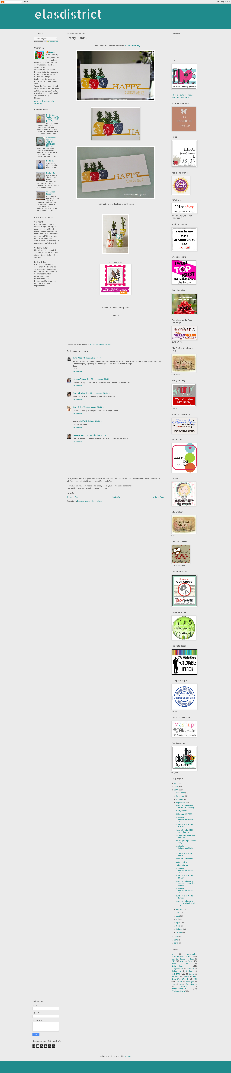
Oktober (180, 799)
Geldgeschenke (177, 969)
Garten (188, 964)
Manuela (51, 52)
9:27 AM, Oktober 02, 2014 (91, 421)
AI (172, 954)
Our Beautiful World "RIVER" (184, 854)
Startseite (116, 497)
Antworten (77, 372)
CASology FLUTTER (184, 814)
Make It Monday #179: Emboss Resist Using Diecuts (185, 883)
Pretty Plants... (182, 811)
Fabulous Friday (132, 45)
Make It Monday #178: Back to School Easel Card (185, 903)
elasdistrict (68, 14)
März (178, 926)
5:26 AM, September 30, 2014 (98, 393)
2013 (176, 937)
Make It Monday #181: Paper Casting (184, 831)
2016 (176, 783)
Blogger (128, 1056)
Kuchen (191, 974)
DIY (181, 961)
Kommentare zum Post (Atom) (89, 501)
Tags (173, 984)
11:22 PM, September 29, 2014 (90, 358)
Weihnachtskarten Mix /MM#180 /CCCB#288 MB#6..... (52, 142)
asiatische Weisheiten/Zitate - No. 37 (185, 848)
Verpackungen (178, 988)
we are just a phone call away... (186, 842)
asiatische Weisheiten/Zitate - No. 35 (185, 890)
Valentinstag (191, 984)
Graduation (190, 969)
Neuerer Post (72, 497)
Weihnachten (178, 991)
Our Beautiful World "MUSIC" (184, 826)
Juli (178, 913)
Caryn (75, 358)
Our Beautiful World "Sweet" (184, 897)
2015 (176, 787)
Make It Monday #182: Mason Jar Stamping (185, 806)
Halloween (176, 971)
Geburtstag (177, 966)
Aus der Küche (178, 959)
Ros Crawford (78, 435)
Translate (54, 42)
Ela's (189, 961)
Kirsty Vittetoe (79, 393)
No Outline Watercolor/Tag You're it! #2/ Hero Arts (52, 118)
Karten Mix (50, 173)
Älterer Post (158, 497)
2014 (176, 790)
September (181, 803)
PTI (195, 979)
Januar (179, 932)
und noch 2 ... (181, 862)
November (180, 796)
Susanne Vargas (79, 379)
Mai (177, 919)
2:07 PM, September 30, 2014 (92, 407)
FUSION (174, 964)
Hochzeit (189, 971)
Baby (192, 959)
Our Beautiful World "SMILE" (184, 877)
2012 (176, 940)
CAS (173, 961)
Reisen (179, 982)
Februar (179, 929)
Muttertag (175, 977)
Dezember (180, 793)
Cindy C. (76, 407)
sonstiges (190, 982)
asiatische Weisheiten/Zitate (184, 955)
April (178, 923)
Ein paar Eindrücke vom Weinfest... (185, 836)
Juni (178, 916)
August (179, 909)
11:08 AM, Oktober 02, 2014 (96, 435)
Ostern (186, 977)
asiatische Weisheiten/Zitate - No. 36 (185, 871)
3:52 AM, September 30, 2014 (99, 379)
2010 (176, 943)
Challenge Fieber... (50, 193)
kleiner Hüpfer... (182, 865)
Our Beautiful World (184, 977)
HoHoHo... (50, 161)
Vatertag (184, 986)
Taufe (181, 984)
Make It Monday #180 (184, 859)
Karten (176, 973)
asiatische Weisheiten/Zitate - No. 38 (185, 819)
